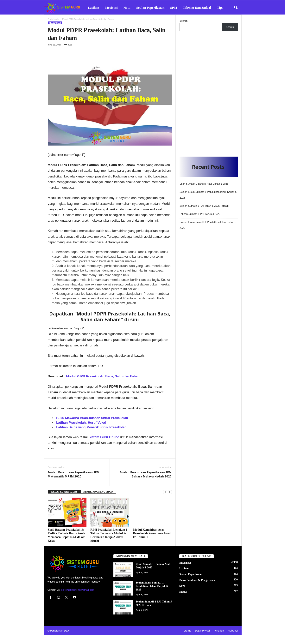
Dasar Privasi (202, 630)
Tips (220, 7)
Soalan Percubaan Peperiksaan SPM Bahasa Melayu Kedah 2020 (146, 474)
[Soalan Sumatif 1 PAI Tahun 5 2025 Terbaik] (123, 607)
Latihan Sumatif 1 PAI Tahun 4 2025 (200, 214)
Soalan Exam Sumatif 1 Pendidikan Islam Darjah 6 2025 (152, 586)
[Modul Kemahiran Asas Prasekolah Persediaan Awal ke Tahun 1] (152, 512)
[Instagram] (59, 597)
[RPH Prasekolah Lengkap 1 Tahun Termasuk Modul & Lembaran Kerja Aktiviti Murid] (109, 512)
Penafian (219, 630)
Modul (183, 591)
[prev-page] (165, 492)
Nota (127, 7)
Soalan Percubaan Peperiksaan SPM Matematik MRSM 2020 (73, 474)
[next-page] (170, 492)
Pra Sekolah (53, 19)
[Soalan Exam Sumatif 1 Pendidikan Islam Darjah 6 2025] (123, 588)
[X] (67, 597)
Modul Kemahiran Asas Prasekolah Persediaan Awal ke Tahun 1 (151, 533)
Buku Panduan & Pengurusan (197, 580)
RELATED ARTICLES (64, 491)
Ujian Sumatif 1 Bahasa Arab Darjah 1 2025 (204, 183)
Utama (187, 630)
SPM (173, 7)
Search (183, 20)
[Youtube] (75, 597)
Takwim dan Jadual (197, 7)
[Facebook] (51, 597)
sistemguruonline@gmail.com (77, 589)
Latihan (93, 7)
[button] (235, 7)
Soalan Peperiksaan (150, 7)
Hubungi (233, 630)
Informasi (185, 562)
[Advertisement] (209, 93)
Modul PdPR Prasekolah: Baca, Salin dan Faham (103, 376)
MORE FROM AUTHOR (98, 491)
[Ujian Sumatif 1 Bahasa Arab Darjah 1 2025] (123, 569)
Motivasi (111, 7)
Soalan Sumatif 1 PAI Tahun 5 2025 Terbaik (204, 205)
